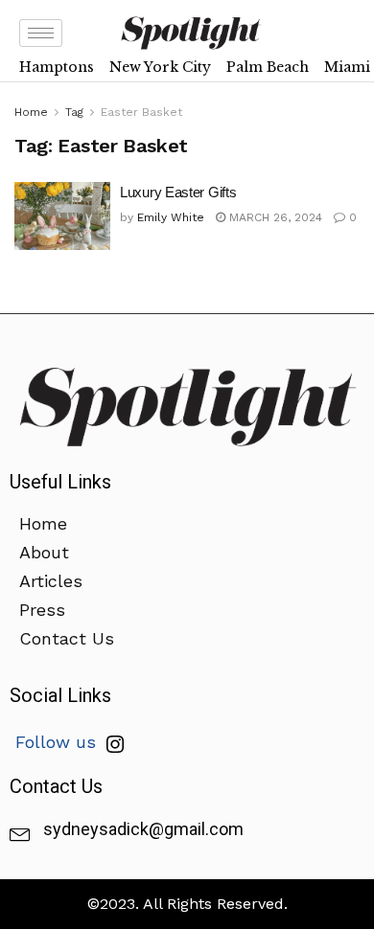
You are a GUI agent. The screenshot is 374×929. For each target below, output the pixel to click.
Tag (74, 112)
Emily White (170, 217)
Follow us (58, 742)
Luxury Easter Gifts (178, 192)
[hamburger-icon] (40, 33)
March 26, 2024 (273, 217)
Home (31, 112)
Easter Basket (141, 112)
